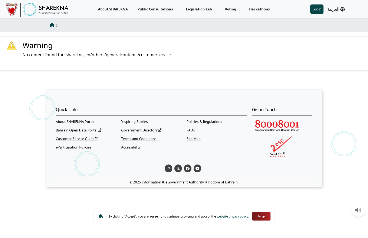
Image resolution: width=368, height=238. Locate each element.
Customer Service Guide (75, 138)
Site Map (194, 138)
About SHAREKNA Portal (75, 121)
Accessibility (131, 147)
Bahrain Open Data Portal (76, 130)
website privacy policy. (233, 216)
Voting (230, 9)
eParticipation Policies (73, 147)
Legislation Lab (199, 9)
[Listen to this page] (358, 210)
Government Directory (139, 130)
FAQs (191, 130)
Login (316, 9)
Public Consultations (155, 9)
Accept (261, 216)
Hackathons (259, 9)
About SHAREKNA (113, 9)
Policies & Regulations (204, 121)
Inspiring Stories (134, 121)
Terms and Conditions (139, 138)
